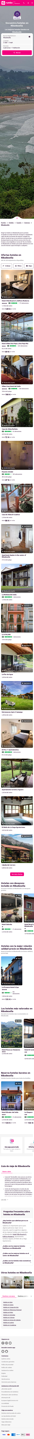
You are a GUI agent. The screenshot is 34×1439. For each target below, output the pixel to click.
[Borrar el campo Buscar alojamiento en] (29, 37)
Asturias (27, 222)
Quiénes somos (5, 1359)
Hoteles (11, 222)
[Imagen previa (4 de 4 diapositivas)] (25, 1033)
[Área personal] (28, 2)
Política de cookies (6, 1367)
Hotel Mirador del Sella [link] (10, 1112)
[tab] (6, 1171)
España (19, 222)
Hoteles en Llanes (8, 1305)
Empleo (3, 1373)
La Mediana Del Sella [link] (9, 594)
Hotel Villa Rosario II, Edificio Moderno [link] (15, 301)
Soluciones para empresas (8, 1382)
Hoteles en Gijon (8, 1302)
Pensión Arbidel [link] (7, 472)
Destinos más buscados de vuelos (11, 1413)
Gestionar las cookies (7, 1370)
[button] (4, 1200)
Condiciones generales (7, 1361)
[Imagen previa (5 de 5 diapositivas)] (3, 284)
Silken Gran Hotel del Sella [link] (11, 386)
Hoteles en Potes (8, 1312)
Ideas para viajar (5, 1425)
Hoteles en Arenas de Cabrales (12, 1320)
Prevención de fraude (7, 1406)
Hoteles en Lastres (8, 1322)
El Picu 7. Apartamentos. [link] (10, 750)
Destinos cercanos (9, 1296)
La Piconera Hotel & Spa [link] (10, 987)
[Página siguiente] (31, 1145)
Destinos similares (24, 1296)
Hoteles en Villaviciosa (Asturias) (12, 1310)
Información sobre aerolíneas (9, 1394)
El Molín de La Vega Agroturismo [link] (13, 827)
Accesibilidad (5, 1403)
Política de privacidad (7, 1364)
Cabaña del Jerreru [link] (8, 865)
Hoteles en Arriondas (9, 1315)
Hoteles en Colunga (8, 1317)
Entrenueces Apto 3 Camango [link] (12, 712)
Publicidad (4, 1376)
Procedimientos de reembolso (9, 1392)
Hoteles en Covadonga (9, 1325)
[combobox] (6, 265)
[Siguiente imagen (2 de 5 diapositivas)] (30, 284)
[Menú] (32, 3)
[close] (3, 256)
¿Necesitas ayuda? (6, 1389)
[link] (11, 1282)
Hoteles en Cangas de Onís (10, 1307)
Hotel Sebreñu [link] (7, 924)
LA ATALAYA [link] (6, 634)
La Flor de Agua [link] (7, 674)
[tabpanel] (17, 1188)
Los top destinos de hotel (8, 1416)
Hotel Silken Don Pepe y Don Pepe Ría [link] (15, 343)
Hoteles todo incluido (7, 1419)
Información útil (5, 1397)
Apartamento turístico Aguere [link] (12, 789)
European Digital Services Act (9, 1400)
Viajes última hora (6, 1422)
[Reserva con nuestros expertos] (24, 3)
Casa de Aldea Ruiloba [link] (9, 429)
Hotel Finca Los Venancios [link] (11, 1050)
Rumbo (3, 222)
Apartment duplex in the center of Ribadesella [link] (14, 556)
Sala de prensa (5, 1379)
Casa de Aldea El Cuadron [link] (11, 514)
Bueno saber (7, 1171)
